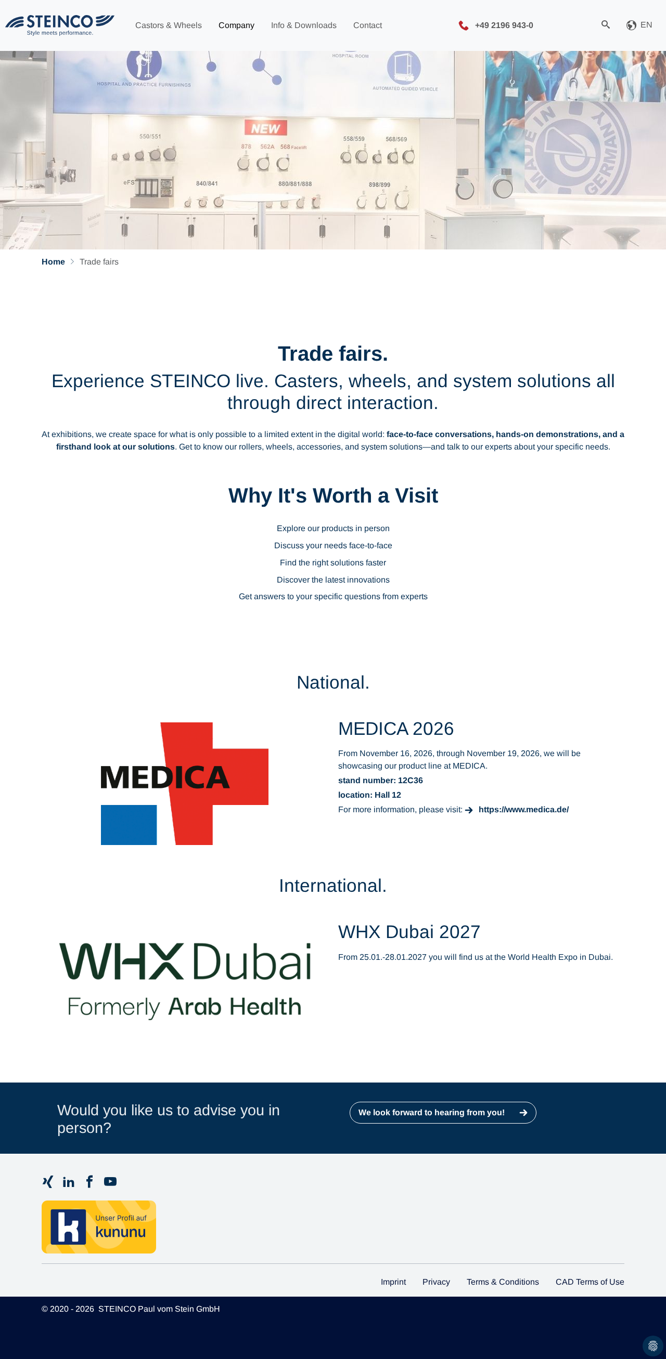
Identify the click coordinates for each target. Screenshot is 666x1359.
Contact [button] (367, 25)
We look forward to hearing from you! (432, 1112)
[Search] (605, 25)
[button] (639, 25)
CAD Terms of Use (590, 1281)
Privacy (436, 1281)
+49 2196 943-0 (503, 24)
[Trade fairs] (59, 25)
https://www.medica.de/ (524, 809)
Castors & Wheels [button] (168, 25)
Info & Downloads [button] (304, 25)
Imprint (393, 1281)
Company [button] (236, 25)
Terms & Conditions (503, 1281)
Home (53, 261)
